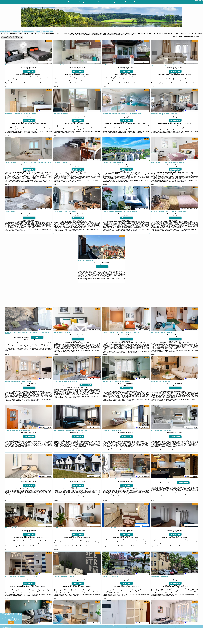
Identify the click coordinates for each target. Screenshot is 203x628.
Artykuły (49, 31)
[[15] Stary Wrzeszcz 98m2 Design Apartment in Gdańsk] (126, 198)
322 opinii (35, 74)
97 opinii (84, 172)
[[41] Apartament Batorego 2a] (174, 563)
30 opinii (84, 123)
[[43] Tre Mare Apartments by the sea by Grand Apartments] (77, 612)
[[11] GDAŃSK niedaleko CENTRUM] (126, 149)
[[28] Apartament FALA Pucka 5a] (126, 417)
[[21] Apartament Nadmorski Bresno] (174, 319)
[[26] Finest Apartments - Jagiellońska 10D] (28, 417)
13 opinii (84, 74)
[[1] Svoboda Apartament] (28, 52)
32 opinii (108, 270)
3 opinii (139, 221)
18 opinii (137, 488)
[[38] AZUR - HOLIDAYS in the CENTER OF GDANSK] (28, 563)
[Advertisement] (101, 296)
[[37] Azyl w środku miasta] (174, 515)
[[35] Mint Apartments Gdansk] (77, 515)
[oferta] (39, 62)
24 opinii (185, 74)
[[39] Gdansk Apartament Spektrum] (77, 563)
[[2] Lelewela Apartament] (77, 52)
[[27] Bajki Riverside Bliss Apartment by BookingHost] (77, 417)
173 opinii (130, 74)
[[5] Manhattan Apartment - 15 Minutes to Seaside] (28, 100)
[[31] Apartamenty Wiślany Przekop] (77, 466)
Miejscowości (19, 31)
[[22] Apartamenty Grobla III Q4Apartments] (28, 368)
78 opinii (141, 123)
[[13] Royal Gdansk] (28, 198)
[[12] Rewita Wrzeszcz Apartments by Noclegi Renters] (174, 149)
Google (3, 614)
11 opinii (86, 586)
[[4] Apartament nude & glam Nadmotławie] (174, 52)
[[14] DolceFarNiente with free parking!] (77, 198)
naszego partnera (24, 83)
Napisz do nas (116, 625)
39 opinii (86, 221)
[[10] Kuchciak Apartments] (77, 149)
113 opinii (132, 537)
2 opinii (45, 172)
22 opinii (183, 342)
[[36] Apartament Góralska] (126, 515)
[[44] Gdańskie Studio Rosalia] (126, 612)
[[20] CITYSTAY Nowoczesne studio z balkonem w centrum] (126, 319)
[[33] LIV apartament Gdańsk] (174, 466)
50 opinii (185, 123)
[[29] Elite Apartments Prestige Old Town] (174, 417)
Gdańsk (49, 41)
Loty (27, 31)
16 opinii (39, 391)
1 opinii (187, 221)
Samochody (34, 31)
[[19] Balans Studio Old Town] (77, 319)
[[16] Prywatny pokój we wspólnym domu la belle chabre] (174, 198)
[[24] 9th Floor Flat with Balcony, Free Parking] (126, 368)
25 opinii (181, 537)
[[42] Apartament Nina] (28, 612)
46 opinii (133, 586)
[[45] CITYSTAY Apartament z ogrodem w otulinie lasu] (174, 612)
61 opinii (184, 440)
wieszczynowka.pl (199, 0)
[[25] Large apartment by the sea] (174, 368)
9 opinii (40, 123)
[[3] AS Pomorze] (126, 52)
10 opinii (134, 440)
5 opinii (134, 172)
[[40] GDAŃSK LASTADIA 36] (126, 563)
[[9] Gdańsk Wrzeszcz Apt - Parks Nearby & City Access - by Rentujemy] (28, 149)
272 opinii (84, 342)
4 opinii (136, 391)
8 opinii (35, 488)
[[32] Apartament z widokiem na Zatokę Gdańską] (126, 466)
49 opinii (187, 172)
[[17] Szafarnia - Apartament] (101, 247)
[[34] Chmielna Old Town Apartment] (28, 515)
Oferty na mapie (12, 31)
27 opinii (39, 440)
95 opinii (86, 488)
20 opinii (37, 537)
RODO (14, 620)
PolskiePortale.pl (9, 627)
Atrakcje (42, 31)
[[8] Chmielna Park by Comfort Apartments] (174, 100)
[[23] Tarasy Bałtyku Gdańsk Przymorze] (77, 368)
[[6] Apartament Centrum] (77, 100)
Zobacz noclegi (29, 71)
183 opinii (84, 537)
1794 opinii (33, 221)
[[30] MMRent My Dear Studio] (28, 466)
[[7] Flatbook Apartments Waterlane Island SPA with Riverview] (126, 100)
